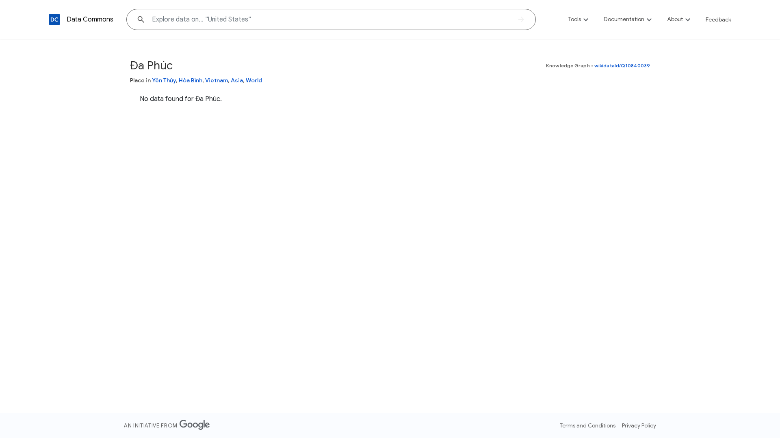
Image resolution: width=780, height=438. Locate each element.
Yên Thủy (164, 80)
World (254, 80)
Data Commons (90, 19)
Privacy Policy (639, 425)
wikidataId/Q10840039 (622, 65)
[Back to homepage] (54, 19)
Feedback (718, 19)
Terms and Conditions (587, 425)
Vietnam (216, 80)
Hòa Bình (190, 80)
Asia (237, 80)
